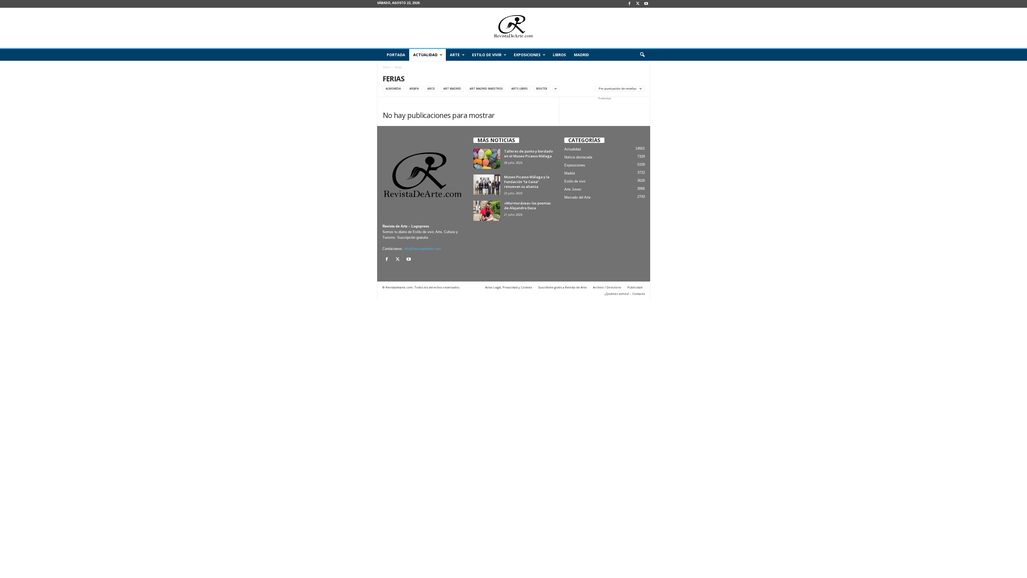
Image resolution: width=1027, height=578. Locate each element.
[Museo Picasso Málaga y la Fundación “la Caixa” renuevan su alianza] (486, 184)
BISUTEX (541, 88)
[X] (638, 4)
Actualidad (425, 54)
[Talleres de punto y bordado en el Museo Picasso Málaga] (486, 159)
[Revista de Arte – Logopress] (513, 28)
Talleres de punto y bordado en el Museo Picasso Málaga (528, 153)
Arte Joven (572, 189)
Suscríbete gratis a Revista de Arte (562, 287)
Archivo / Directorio (607, 287)
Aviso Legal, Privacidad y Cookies (508, 287)
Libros (559, 54)
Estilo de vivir (486, 54)
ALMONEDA (393, 88)
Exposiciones (527, 54)
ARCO (431, 88)
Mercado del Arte (577, 197)
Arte (455, 54)
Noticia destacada (578, 157)
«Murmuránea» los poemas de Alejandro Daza (527, 205)
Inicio (386, 67)
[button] (642, 55)
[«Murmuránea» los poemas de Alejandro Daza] (486, 211)
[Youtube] (646, 4)
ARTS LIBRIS (519, 88)
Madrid (581, 54)
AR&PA (414, 88)
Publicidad (634, 287)
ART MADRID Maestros (486, 88)
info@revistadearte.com (422, 249)
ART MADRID (452, 88)
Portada (396, 54)
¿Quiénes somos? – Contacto (625, 294)
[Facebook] (629, 4)
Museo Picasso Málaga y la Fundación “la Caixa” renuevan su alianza (526, 181)
